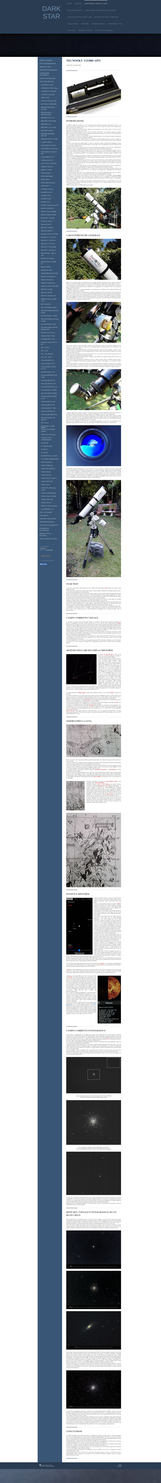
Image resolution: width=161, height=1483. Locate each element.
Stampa (43, 1465)
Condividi (44, 564)
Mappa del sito (49, 1465)
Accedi (120, 1464)
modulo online (50, 549)
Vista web (119, 1466)
